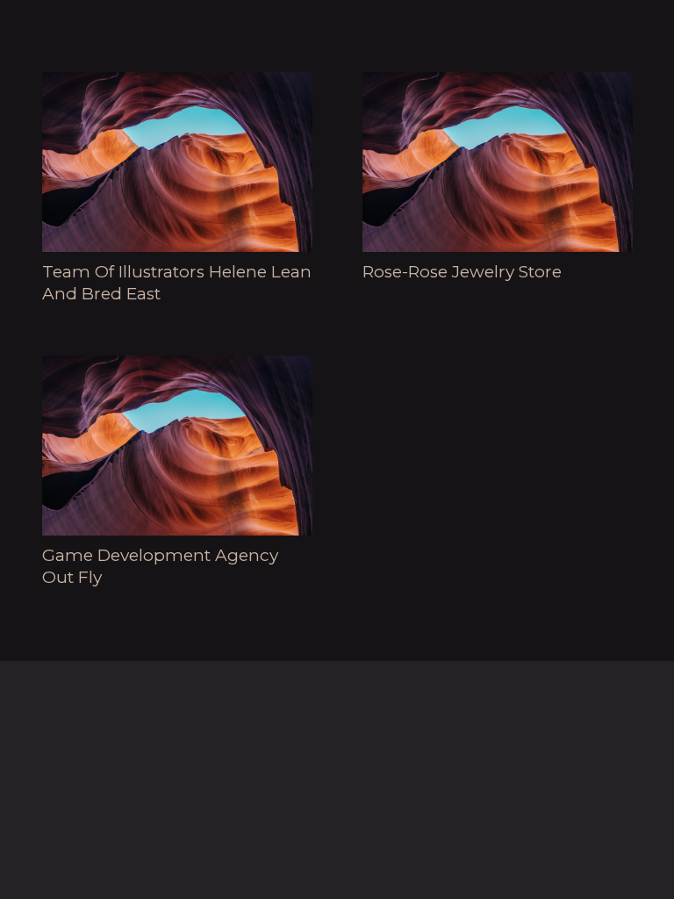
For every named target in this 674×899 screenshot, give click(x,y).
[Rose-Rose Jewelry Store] (497, 162)
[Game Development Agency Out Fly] (177, 446)
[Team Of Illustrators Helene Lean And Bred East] (177, 162)
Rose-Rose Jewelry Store (462, 272)
